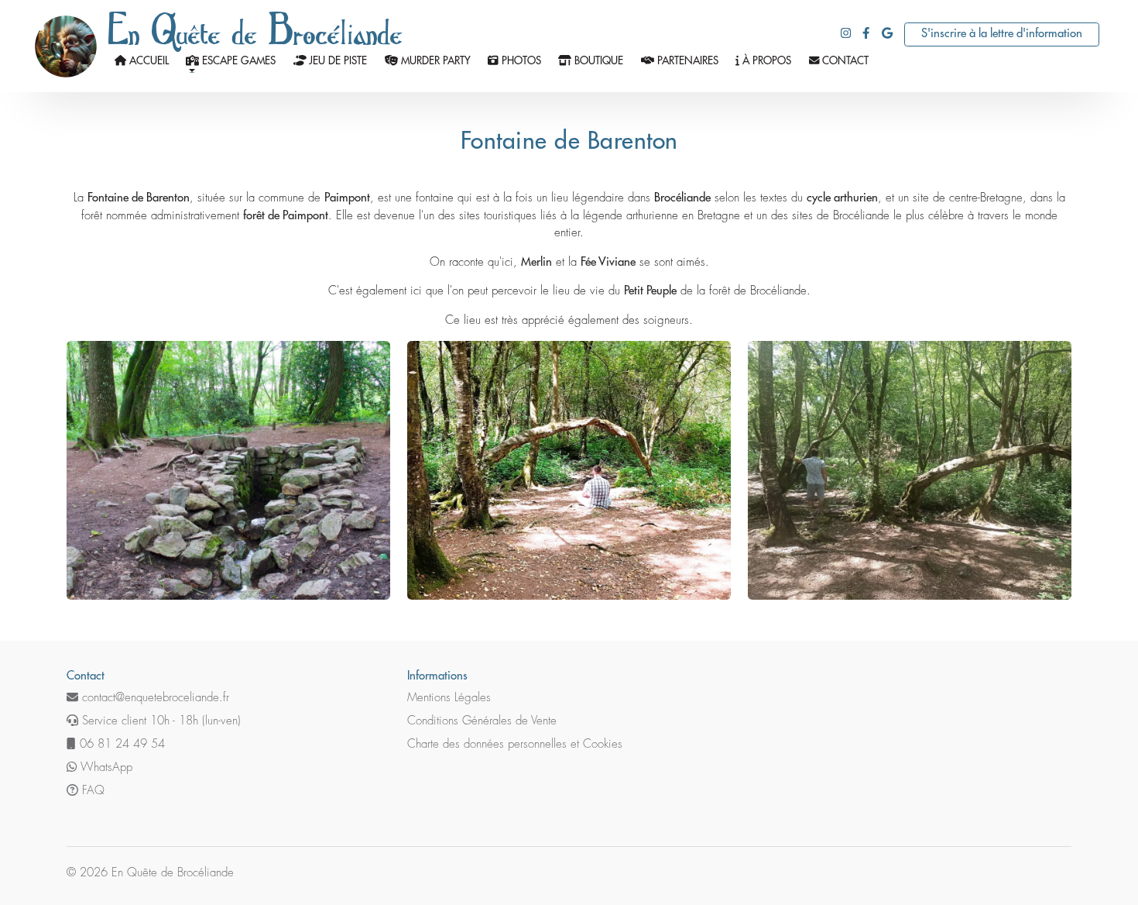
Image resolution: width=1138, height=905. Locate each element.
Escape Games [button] (237, 61)
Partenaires (686, 61)
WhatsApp (104, 767)
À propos (765, 61)
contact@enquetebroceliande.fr (153, 698)
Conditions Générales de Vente (482, 721)
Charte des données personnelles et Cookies (514, 744)
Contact (844, 61)
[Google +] (887, 34)
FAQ (91, 791)
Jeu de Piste (336, 61)
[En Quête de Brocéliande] (66, 46)
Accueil (147, 61)
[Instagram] (846, 34)
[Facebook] (865, 34)
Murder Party (434, 61)
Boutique (597, 61)
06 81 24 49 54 (120, 744)
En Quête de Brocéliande (255, 28)
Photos (520, 61)
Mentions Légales (449, 698)
